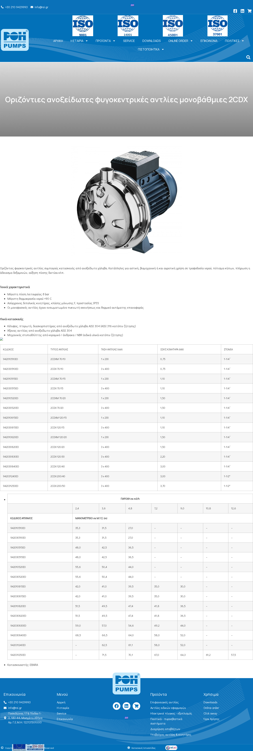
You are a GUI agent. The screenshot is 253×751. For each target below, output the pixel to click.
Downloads (151, 41)
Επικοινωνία (209, 41)
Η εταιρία (77, 41)
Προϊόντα (103, 41)
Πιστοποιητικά (148, 49)
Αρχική (58, 41)
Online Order (178, 41)
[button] (248, 57)
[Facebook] (116, 706)
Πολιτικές (232, 41)
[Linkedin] (126, 706)
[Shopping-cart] (136, 706)
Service (129, 41)
